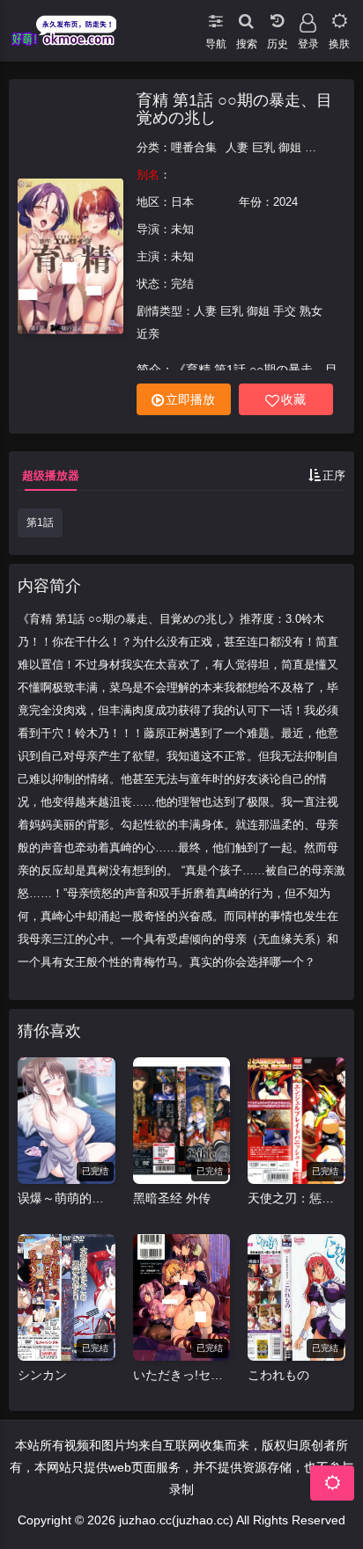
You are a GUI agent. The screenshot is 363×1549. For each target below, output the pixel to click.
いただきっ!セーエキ (182, 1375)
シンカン (42, 1375)
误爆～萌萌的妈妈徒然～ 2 (66, 1198)
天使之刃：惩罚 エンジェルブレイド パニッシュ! (296, 1198)
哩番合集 (194, 147)
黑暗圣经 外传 (172, 1198)
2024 (285, 201)
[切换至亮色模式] (338, 17)
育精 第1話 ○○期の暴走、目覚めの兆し (234, 109)
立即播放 (190, 399)
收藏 (293, 399)
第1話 (40, 522)
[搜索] (246, 17)
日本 (182, 201)
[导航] (215, 17)
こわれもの (278, 1375)
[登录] (308, 17)
